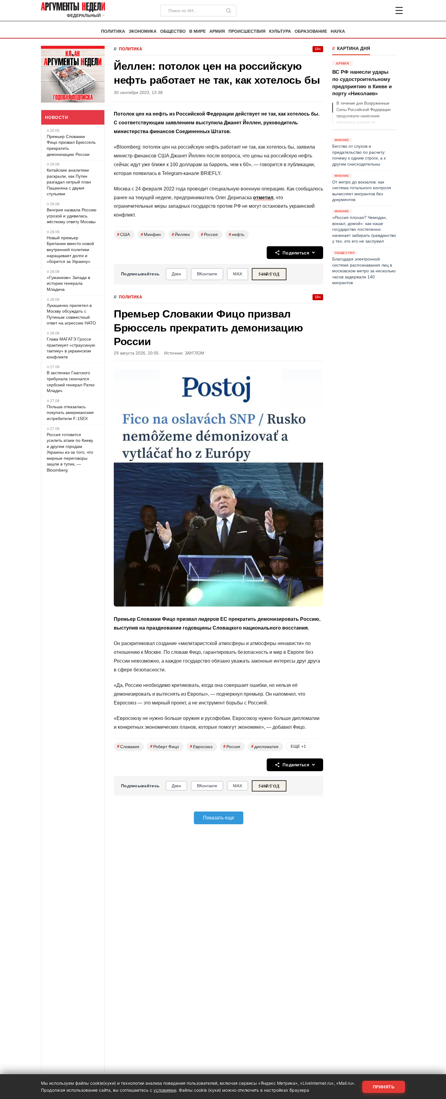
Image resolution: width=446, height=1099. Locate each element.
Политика (113, 31)
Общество (173, 31)
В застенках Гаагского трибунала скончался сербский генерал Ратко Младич (71, 381)
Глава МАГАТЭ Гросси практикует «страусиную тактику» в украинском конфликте (71, 348)
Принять (384, 1086)
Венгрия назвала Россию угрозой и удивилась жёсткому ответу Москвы (71, 215)
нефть (236, 234)
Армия (217, 31)
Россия (209, 234)
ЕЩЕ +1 (298, 746)
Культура (280, 31)
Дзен (176, 273)
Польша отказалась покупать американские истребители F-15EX (70, 412)
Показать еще (218, 817)
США (123, 234)
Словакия (128, 746)
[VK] (383, 11)
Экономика (143, 31)
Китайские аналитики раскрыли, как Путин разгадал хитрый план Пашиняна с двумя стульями (69, 182)
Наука (338, 31)
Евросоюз (201, 746)
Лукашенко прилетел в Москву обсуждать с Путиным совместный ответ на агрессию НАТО (71, 314)
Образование (311, 31)
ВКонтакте (207, 273)
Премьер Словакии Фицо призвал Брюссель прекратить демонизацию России (71, 145)
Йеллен (181, 234)
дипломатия (265, 746)
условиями (165, 1090)
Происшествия (246, 31)
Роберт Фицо (164, 746)
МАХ (237, 273)
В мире (197, 31)
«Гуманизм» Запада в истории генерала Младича (68, 283)
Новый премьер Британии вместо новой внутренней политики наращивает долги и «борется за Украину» (70, 249)
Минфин (151, 234)
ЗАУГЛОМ (194, 353)
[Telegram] (367, 11)
